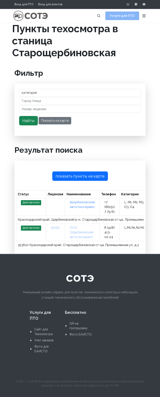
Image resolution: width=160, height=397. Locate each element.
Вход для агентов (50, 4)
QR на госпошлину (78, 326)
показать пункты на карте (80, 176)
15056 (55, 227)
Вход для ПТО (24, 4)
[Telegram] (136, 4)
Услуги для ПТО (122, 16)
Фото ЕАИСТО (80, 334)
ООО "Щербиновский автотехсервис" (81, 232)
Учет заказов (44, 340)
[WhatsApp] (128, 4)
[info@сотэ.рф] (144, 4)
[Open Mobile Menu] (144, 15)
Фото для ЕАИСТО (41, 349)
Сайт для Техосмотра (43, 331)
